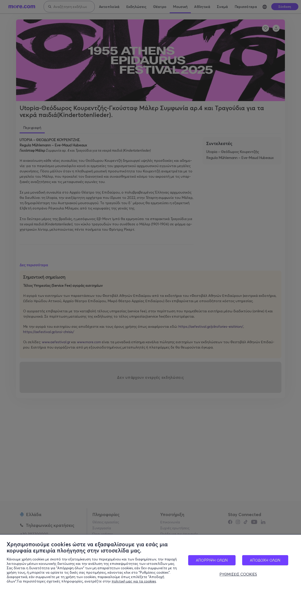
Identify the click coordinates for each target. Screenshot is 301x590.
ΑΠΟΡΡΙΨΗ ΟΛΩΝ (212, 560)
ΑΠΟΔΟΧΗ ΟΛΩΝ (265, 560)
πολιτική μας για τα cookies (133, 581)
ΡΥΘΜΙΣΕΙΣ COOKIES (238, 574)
